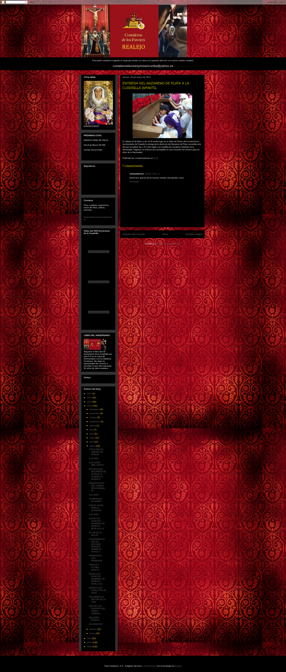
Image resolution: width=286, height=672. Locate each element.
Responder (134, 182)
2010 (89, 642)
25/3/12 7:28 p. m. (152, 174)
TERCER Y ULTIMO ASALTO (94, 567)
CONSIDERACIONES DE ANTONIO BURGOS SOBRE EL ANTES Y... (97, 545)
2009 (89, 646)
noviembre (95, 413)
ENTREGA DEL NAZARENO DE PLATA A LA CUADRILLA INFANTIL (97, 474)
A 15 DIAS (93, 495)
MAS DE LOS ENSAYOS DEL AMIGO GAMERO (97, 610)
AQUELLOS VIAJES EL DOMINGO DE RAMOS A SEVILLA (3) (97, 579)
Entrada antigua (193, 234)
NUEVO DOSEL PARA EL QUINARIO (96, 508)
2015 (89, 393)
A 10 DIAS (93, 458)
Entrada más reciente (133, 234)
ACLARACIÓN (95, 624)
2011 (89, 638)
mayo (92, 438)
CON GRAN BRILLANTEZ (96, 463)
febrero (93, 629)
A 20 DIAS (93, 514)
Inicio (165, 234)
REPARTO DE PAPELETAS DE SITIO (97, 590)
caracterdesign (149, 666)
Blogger (178, 666)
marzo (93, 446)
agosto (93, 425)
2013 (89, 402)
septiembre (95, 421)
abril (92, 442)
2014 (89, 397)
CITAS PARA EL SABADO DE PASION (96, 452)
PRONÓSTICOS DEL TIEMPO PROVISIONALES (97, 487)
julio (92, 429)
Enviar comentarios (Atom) (168, 244)
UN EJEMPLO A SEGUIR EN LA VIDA (97, 599)
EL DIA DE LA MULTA (95, 533)
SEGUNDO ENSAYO (94, 618)
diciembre (94, 409)
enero (93, 633)
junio (92, 434)
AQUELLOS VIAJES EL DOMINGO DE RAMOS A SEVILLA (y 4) (97, 523)
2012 (89, 406)
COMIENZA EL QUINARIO (96, 500)
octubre (93, 417)
